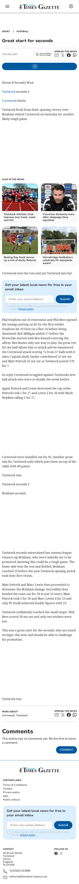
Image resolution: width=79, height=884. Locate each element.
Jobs (5, 796)
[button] (7, 6)
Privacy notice (26, 309)
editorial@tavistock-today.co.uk (28, 876)
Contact (7, 788)
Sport (6, 31)
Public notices (11, 799)
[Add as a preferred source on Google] (43, 54)
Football (23, 31)
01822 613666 (21, 870)
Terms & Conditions (15, 785)
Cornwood (9, 100)
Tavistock (8, 91)
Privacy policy (11, 792)
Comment (66, 750)
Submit (65, 299)
